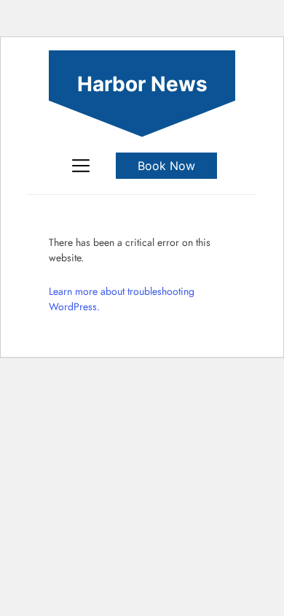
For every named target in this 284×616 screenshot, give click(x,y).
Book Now (166, 165)
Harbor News (142, 84)
